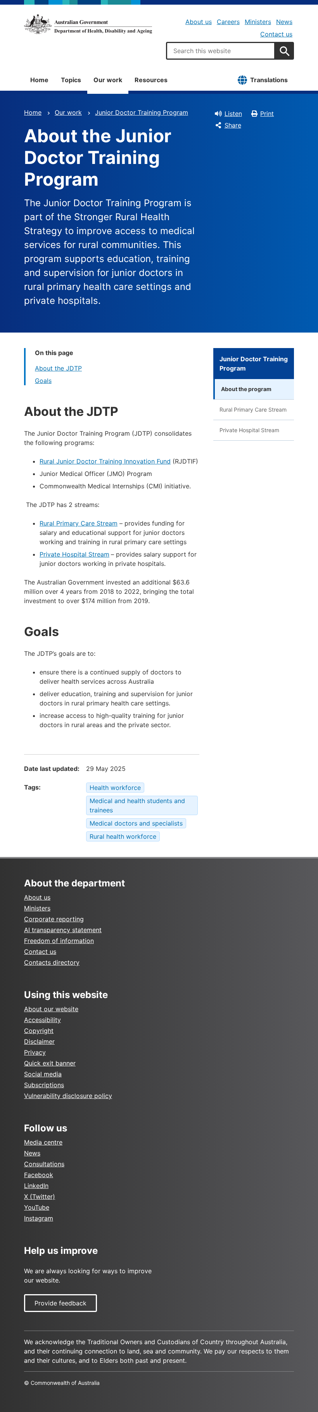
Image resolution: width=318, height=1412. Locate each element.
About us (198, 22)
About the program (246, 389)
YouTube (36, 1207)
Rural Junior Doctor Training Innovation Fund (105, 461)
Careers (228, 22)
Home (39, 80)
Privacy (35, 1052)
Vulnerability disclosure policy (68, 1096)
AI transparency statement (63, 930)
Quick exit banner (50, 1063)
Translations (269, 80)
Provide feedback (60, 1303)
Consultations (44, 1164)
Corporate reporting (54, 919)
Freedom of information (59, 941)
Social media (43, 1074)
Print (267, 113)
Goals (43, 380)
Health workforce (115, 787)
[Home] (88, 24)
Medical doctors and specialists (136, 823)
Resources (151, 80)
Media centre (43, 1142)
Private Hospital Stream (74, 554)
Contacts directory (52, 962)
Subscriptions (44, 1085)
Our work (107, 80)
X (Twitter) (39, 1196)
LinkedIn (36, 1186)
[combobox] (220, 51)
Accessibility (42, 1020)
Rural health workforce (123, 836)
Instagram (38, 1218)
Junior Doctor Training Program (141, 112)
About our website (51, 1009)
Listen (233, 113)
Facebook (38, 1175)
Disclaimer (39, 1041)
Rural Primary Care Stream (79, 523)
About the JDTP (58, 368)
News (284, 22)
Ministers (258, 22)
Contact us (276, 34)
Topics (71, 80)
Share (233, 125)
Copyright (39, 1030)
